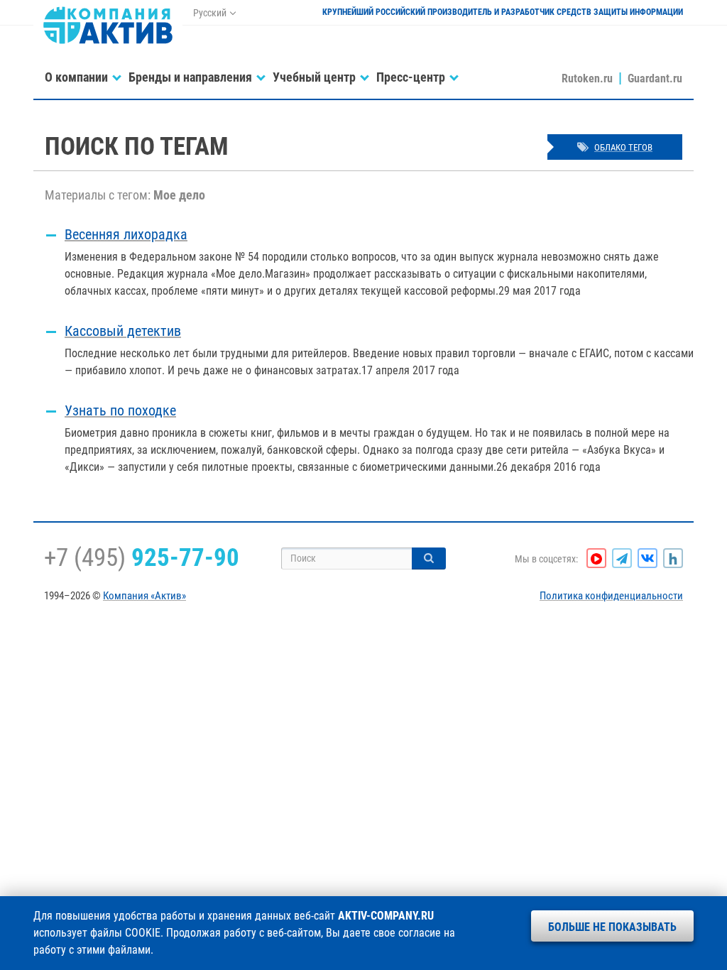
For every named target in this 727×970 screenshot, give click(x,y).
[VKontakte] (647, 558)
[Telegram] (622, 558)
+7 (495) (141, 557)
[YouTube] (596, 558)
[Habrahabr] (673, 558)
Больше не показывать (612, 927)
